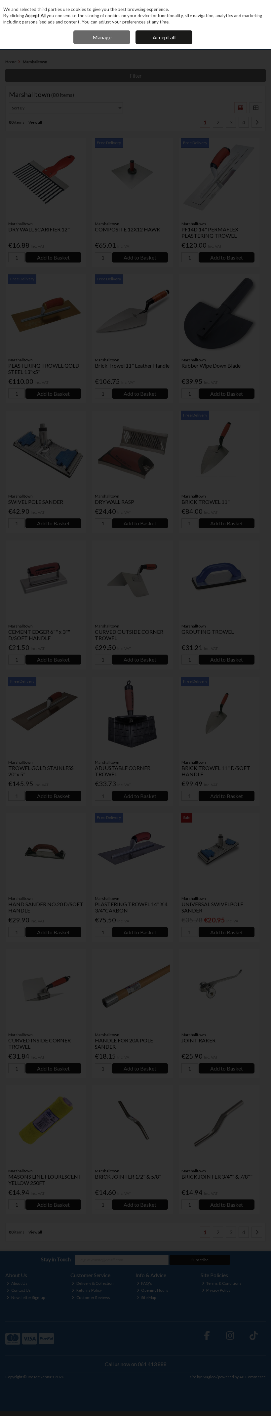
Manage (102, 37)
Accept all (164, 37)
